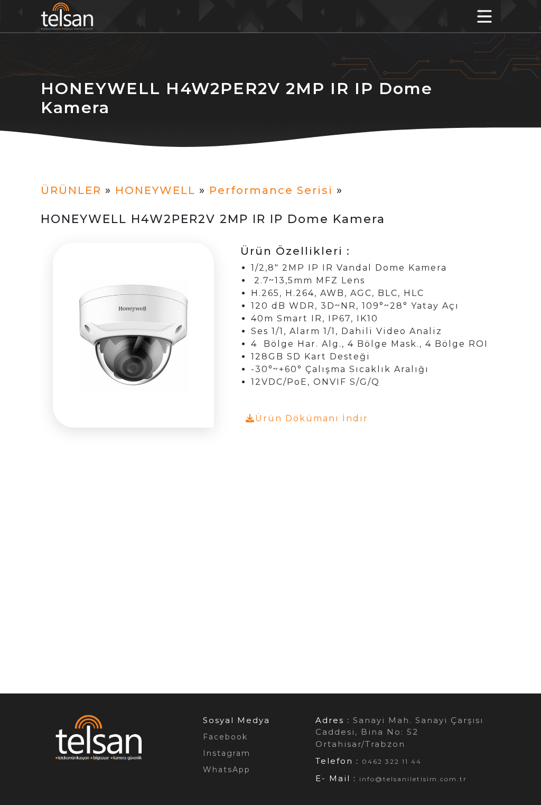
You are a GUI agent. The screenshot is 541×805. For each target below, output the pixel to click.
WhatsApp (226, 769)
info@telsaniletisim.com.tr (413, 779)
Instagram (226, 753)
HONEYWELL (155, 190)
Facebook (225, 737)
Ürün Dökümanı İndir (311, 418)
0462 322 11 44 (392, 761)
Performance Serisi (271, 190)
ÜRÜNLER (71, 190)
